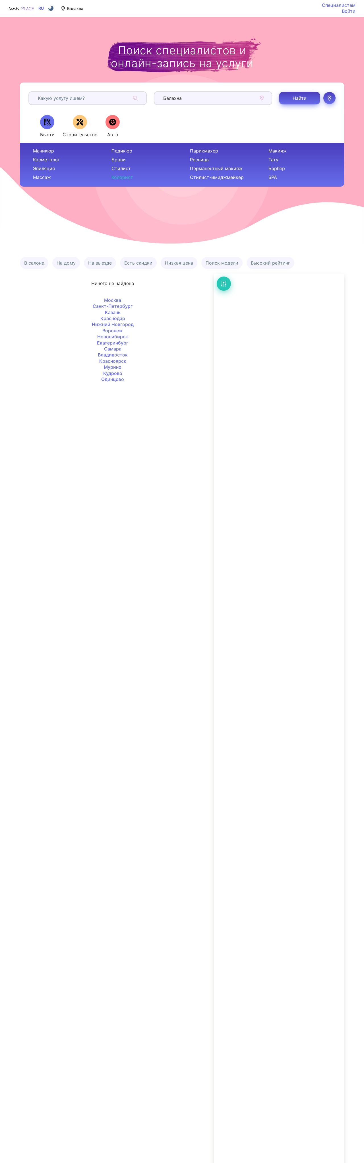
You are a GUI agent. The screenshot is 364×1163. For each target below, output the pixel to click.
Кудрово (112, 373)
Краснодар (112, 318)
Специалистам (338, 5)
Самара (112, 349)
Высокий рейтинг (270, 263)
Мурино (112, 367)
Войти (348, 11)
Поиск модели (222, 263)
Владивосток (113, 355)
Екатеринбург (112, 343)
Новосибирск (112, 336)
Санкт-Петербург (113, 306)
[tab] (47, 126)
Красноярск (112, 361)
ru (41, 8)
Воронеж (112, 330)
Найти (300, 98)
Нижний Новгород (113, 324)
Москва (112, 300)
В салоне (34, 263)
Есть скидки (138, 263)
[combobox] (38, 98)
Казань (113, 312)
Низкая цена (179, 263)
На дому (66, 263)
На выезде (100, 263)
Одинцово (112, 379)
